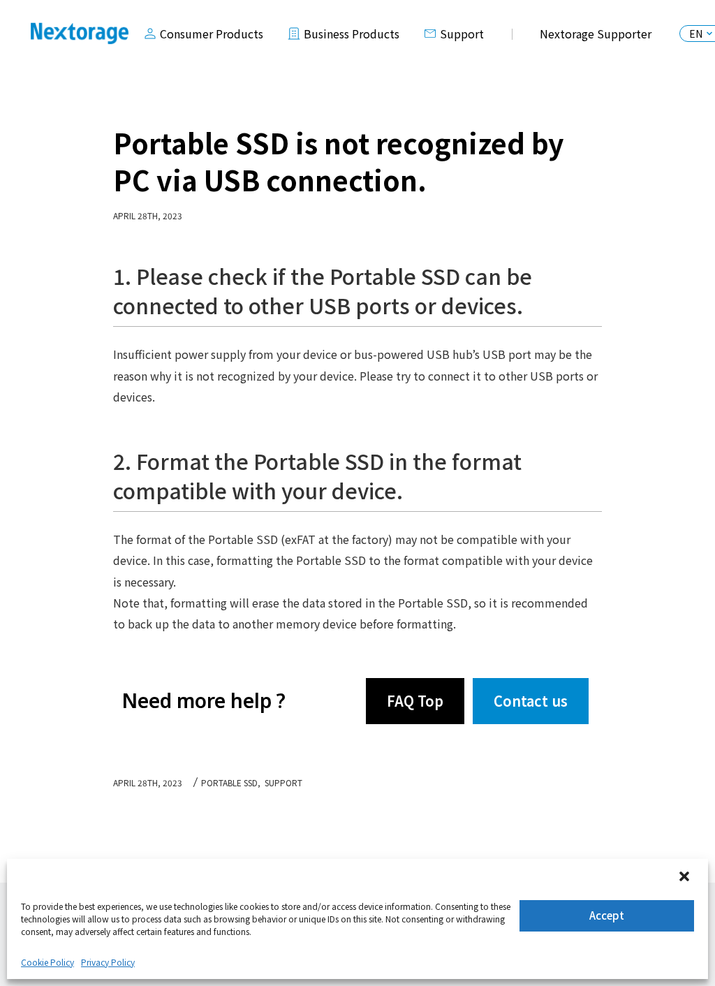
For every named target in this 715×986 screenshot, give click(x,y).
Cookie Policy (47, 962)
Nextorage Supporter (595, 33)
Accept (606, 915)
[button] (685, 877)
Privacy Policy (108, 962)
